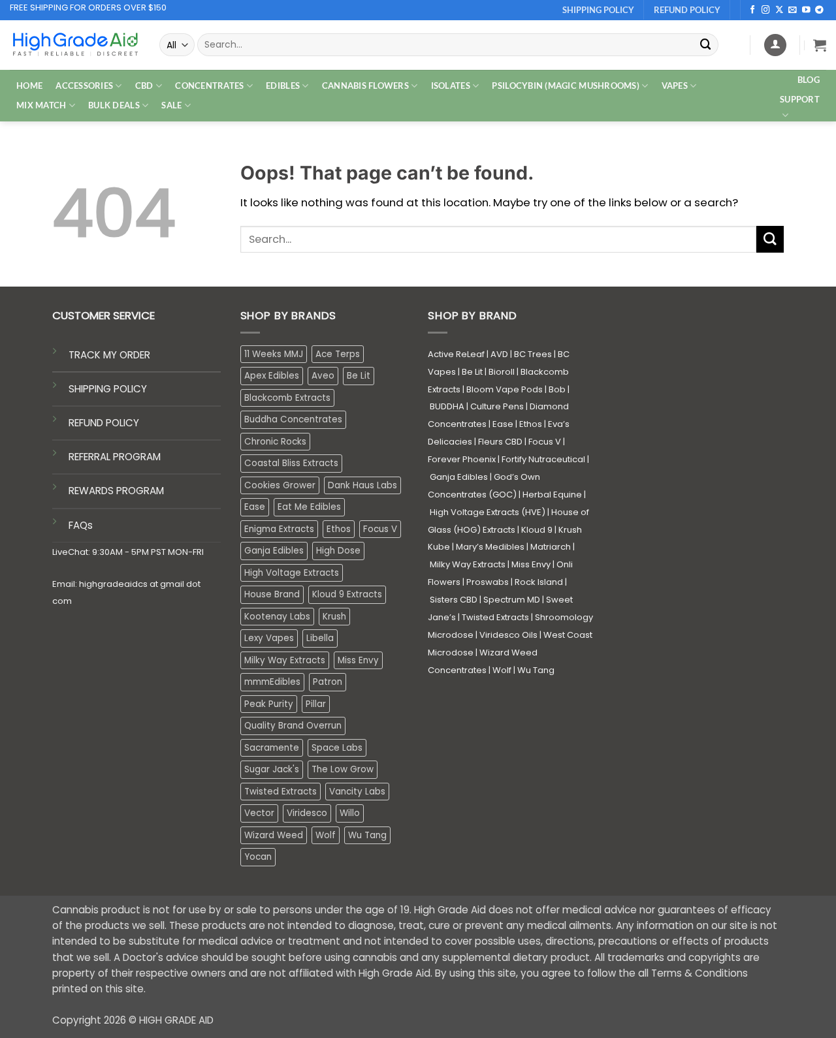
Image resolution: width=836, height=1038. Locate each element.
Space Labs (337, 748)
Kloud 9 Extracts (347, 594)
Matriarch (550, 547)
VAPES (675, 85)
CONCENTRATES (209, 85)
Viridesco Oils (508, 635)
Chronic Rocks (275, 441)
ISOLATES (450, 85)
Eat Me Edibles (309, 507)
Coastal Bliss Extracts (291, 463)
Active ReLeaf (456, 354)
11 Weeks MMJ (273, 354)
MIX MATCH (41, 105)
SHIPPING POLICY (108, 389)
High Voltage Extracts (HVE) (487, 512)
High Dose (338, 550)
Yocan (258, 857)
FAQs (81, 525)
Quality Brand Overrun (293, 725)
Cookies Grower (279, 485)
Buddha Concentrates (293, 419)
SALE (171, 105)
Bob (557, 389)
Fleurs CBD (500, 441)
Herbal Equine (552, 494)
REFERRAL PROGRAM (115, 457)
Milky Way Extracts (284, 660)
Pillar (316, 704)
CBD (144, 85)
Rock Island (539, 582)
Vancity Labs (357, 791)
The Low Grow (343, 769)
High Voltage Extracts (291, 573)
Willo (350, 813)
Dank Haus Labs (362, 485)
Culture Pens (497, 406)
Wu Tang (367, 835)
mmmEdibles (272, 682)
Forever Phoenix (462, 459)
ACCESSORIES (84, 85)
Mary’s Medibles (490, 547)
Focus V (380, 529)
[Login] (775, 45)
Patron (327, 682)
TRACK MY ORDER (109, 355)
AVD (499, 354)
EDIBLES (283, 85)
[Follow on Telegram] (819, 10)
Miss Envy (358, 660)
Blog (808, 79)
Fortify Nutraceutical (543, 459)
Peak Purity (268, 704)
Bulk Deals (114, 105)
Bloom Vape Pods (504, 389)
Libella (320, 638)
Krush (334, 616)
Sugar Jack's (271, 769)
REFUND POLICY (104, 423)
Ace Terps (337, 354)
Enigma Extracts (279, 529)
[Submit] (706, 44)
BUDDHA (447, 406)
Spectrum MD (511, 599)
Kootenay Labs (277, 616)
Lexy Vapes (269, 638)
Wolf (325, 835)
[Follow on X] (779, 10)
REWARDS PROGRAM (116, 490)
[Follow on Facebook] (752, 10)
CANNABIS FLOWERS (365, 85)
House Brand (272, 594)
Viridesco (307, 813)
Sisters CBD (453, 599)
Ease (254, 507)
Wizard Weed (273, 835)
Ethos (339, 529)
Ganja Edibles (274, 550)
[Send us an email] (792, 10)
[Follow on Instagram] (766, 10)
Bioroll (502, 372)
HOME (29, 85)
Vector (259, 813)
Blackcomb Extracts (287, 398)
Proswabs (487, 582)
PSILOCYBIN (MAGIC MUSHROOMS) (565, 85)
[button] (819, 45)
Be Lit (358, 376)
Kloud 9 (537, 530)
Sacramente (271, 748)
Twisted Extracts (280, 791)
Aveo (323, 376)
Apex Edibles (271, 376)
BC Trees (533, 354)
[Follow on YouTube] (806, 10)
